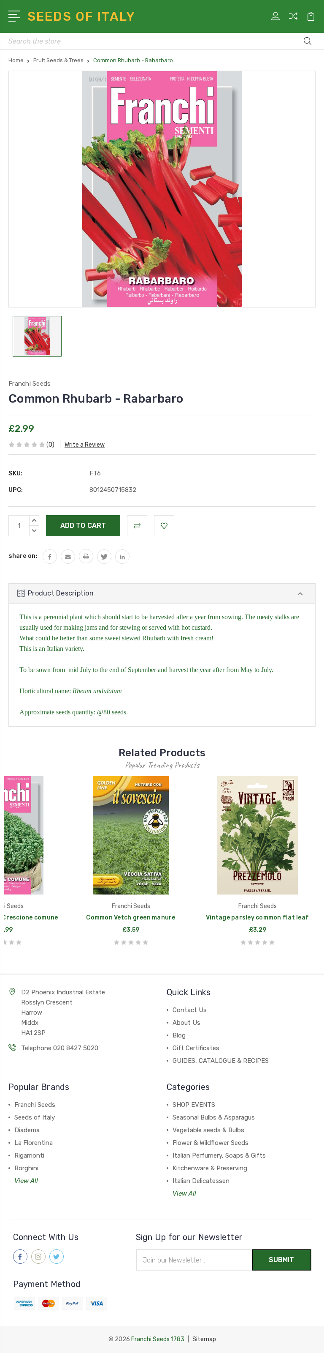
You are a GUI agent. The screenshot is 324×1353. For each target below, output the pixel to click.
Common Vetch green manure (130, 917)
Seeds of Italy (34, 1117)
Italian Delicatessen (201, 1181)
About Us (186, 1022)
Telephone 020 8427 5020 (59, 1048)
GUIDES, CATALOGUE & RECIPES (221, 1061)
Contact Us (190, 1010)
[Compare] (293, 21)
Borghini (26, 1168)
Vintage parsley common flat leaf (257, 917)
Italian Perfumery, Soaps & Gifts (219, 1155)
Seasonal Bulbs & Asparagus (214, 1117)
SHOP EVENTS (194, 1105)
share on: (22, 556)
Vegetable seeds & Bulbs (208, 1130)
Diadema (27, 1130)
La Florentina (33, 1143)
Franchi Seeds (34, 1105)
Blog (179, 1035)
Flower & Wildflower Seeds (210, 1143)
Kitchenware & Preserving (210, 1168)
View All (26, 1181)
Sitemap (204, 1339)
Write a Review (85, 444)
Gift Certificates (196, 1048)
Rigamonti (29, 1155)
